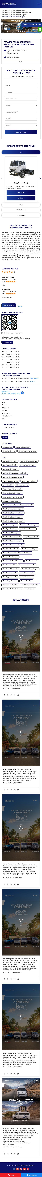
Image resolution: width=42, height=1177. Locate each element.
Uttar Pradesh (34, 378)
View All (20, 305)
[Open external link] (31, 26)
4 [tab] (23, 30)
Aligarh (32, 381)
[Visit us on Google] (17, 1169)
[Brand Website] (28, 1169)
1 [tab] (18, 30)
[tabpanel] (21, 26)
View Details (21, 192)
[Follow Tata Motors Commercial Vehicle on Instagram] (21, 1169)
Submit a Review (8, 305)
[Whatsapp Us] (40, 29)
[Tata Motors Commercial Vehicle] (8, 4)
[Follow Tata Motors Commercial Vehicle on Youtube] (24, 1169)
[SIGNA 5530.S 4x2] (21, 168)
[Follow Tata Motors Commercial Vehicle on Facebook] (14, 1169)
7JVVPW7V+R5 (5, 392)
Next (40, 179)
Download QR (7, 342)
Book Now (21, 198)
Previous (1, 179)
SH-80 (5, 437)
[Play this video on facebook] (21, 638)
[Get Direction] (22, 394)
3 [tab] (21, 30)
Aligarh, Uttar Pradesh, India (10, 393)
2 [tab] (20, 30)
